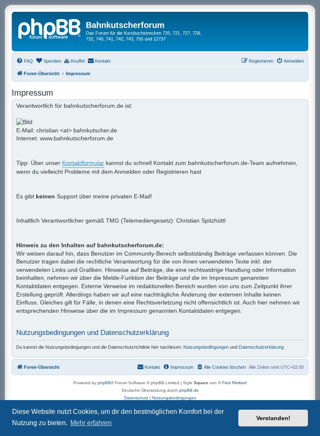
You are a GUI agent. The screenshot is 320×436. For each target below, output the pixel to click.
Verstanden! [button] (273, 418)
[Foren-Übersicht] (50, 27)
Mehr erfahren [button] (91, 422)
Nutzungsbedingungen (206, 347)
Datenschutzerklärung (261, 347)
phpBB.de (189, 390)
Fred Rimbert (234, 382)
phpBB (104, 382)
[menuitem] (24, 61)
